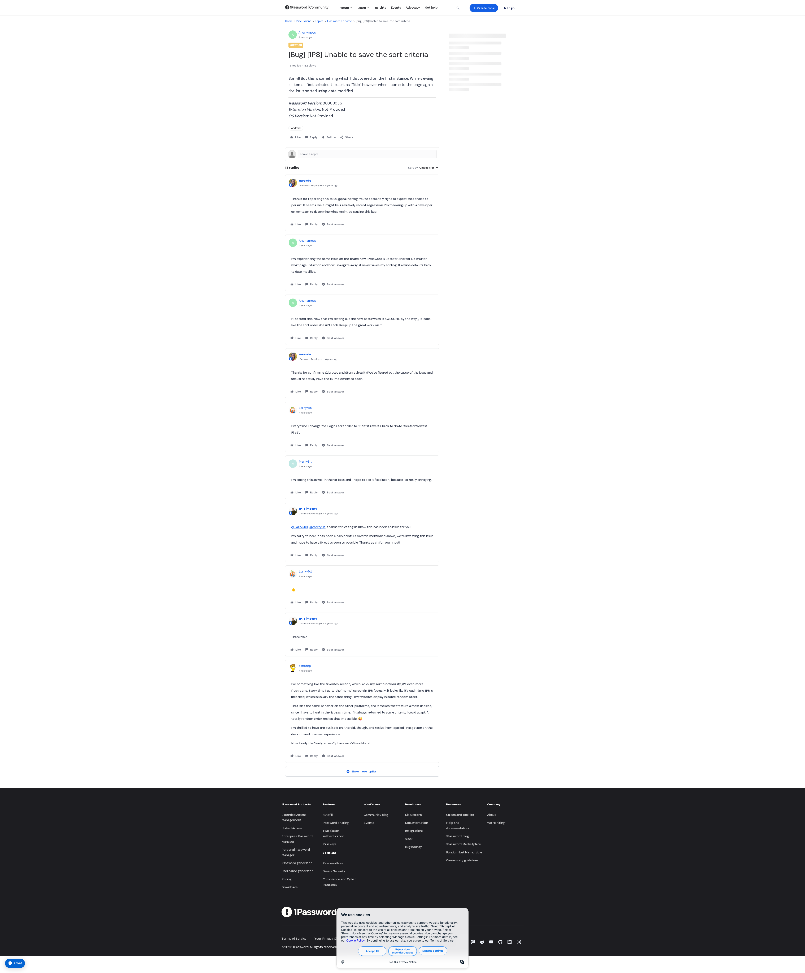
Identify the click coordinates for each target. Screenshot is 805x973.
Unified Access (292, 828)
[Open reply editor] (362, 154)
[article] (362, 203)
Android (296, 128)
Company (493, 804)
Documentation (416, 822)
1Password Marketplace (463, 844)
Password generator (297, 863)
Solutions (329, 853)
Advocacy (413, 7)
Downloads (290, 887)
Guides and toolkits (460, 815)
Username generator (297, 871)
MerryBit (305, 461)
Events (396, 7)
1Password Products (296, 804)
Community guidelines (462, 860)
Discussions (303, 21)
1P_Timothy (308, 508)
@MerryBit (317, 527)
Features (329, 804)
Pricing (287, 879)
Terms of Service (294, 938)
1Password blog (457, 836)
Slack (409, 839)
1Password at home (339, 21)
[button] (484, 8)
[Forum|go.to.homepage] (306, 8)
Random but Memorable (464, 852)
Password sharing (336, 822)
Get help (431, 7)
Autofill (327, 815)
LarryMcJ (305, 408)
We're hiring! (496, 822)
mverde (305, 180)
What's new (372, 804)
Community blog (376, 815)
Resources (453, 804)
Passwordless (333, 863)
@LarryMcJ (299, 527)
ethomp (305, 666)
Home (289, 21)
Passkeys (329, 844)
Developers (413, 804)
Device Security (334, 871)
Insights (380, 7)
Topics (319, 21)
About (491, 815)
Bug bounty (413, 847)
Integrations (414, 830)
